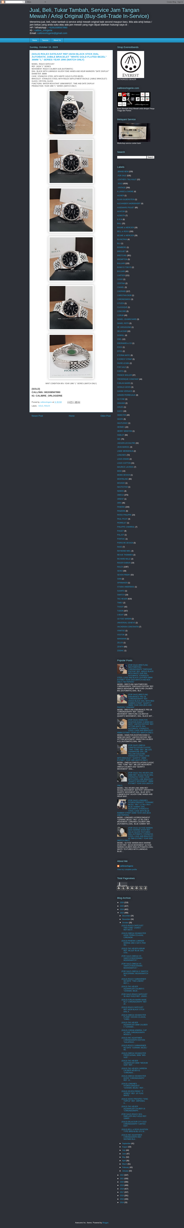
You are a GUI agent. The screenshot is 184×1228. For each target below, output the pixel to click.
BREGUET (121, 251)
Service (45, 40)
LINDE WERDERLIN (125, 451)
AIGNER (120, 196)
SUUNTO (120, 591)
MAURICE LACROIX (125, 467)
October (125, 923)
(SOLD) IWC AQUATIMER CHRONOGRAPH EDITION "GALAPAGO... (133, 1040)
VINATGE (121, 631)
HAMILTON (121, 415)
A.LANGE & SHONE (125, 192)
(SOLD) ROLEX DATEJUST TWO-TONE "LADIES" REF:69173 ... (132, 928)
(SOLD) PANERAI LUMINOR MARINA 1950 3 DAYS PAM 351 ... (133, 943)
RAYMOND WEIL (124, 551)
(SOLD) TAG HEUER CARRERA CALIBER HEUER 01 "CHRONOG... (134, 1070)
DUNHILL (120, 335)
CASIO (120, 279)
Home (34, 40)
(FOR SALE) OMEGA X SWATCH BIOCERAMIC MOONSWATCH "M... (134, 973)
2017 (122, 1192)
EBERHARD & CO (124, 343)
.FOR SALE (121, 176)
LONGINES (121, 455)
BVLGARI (121, 271)
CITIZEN (120, 303)
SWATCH (121, 595)
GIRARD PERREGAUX (126, 395)
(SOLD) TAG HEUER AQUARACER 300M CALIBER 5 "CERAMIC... (134, 1025)
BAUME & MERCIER (125, 228)
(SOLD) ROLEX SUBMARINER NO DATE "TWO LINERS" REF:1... (133, 981)
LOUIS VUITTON (124, 463)
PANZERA (121, 511)
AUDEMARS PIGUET (125, 208)
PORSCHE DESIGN (125, 543)
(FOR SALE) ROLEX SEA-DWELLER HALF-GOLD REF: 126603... (134, 1116)
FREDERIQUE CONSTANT (128, 379)
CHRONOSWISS (124, 299)
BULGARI (121, 263)
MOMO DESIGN (123, 475)
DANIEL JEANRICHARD (126, 319)
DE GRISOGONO (124, 327)
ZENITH (120, 647)
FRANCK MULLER (124, 375)
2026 (122, 903)
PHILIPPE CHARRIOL (126, 527)
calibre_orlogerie (43, 30)
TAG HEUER (122, 599)
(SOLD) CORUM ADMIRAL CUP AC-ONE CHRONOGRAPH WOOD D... (134, 1032)
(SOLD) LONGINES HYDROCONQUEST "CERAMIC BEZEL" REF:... (133, 1086)
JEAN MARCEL (123, 447)
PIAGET (120, 531)
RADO (119, 547)
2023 (122, 913)
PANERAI (121, 507)
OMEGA (120, 495)
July (124, 1150)
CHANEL (120, 287)
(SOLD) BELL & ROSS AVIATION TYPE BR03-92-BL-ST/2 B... (134, 1130)
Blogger (105, 1223)
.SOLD (40, 406)
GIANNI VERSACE (124, 391)
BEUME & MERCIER (125, 235)
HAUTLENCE (122, 423)
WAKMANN (121, 639)
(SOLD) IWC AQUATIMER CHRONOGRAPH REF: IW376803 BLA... (131, 1137)
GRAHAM (121, 403)
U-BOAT (120, 615)
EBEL (119, 339)
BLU (119, 243)
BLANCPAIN (122, 239)
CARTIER (121, 275)
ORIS (119, 503)
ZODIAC (120, 651)
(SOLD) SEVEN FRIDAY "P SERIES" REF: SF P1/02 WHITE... (132, 1093)
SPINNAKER (122, 583)
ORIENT (120, 499)
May (124, 1157)
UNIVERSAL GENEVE (126, 623)
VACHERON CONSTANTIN (128, 627)
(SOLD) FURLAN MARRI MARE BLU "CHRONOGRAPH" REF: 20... (134, 1002)
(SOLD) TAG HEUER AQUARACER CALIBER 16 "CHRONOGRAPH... (133, 1108)
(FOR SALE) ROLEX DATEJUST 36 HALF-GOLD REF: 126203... (134, 995)
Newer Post (37, 416)
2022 (122, 1175)
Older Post (105, 416)
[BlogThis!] (71, 402)
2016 (122, 1196)
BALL (119, 223)
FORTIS (120, 371)
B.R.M (119, 219)
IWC (119, 439)
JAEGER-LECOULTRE (126, 443)
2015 (122, 1199)
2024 (122, 909)
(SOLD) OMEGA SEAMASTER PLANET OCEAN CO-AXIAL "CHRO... (133, 1017)
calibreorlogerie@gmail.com (52, 33)
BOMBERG (121, 247)
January (125, 1171)
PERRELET (121, 523)
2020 (122, 1182)
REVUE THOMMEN (125, 555)
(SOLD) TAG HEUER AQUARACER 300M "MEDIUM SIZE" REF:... (134, 1063)
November (126, 919)
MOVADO (121, 483)
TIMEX (120, 603)
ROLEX (47, 406)
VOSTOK (121, 635)
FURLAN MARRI (123, 383)
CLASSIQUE (122, 307)
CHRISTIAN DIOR (124, 295)
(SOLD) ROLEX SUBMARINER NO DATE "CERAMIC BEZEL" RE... (134, 1048)
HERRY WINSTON (124, 431)
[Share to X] (73, 402)
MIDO (119, 471)
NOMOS (120, 491)
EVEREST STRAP (124, 359)
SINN (119, 579)
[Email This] (68, 402)
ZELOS (120, 643)
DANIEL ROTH (123, 323)
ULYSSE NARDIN (124, 619)
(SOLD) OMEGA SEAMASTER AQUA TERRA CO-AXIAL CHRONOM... (133, 935)
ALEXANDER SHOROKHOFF (129, 204)
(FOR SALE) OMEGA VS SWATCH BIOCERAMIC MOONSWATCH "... (132, 958)
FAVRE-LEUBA (123, 363)
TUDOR (120, 611)
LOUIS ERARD (123, 459)
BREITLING (121, 255)
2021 (122, 1179)
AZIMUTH (121, 216)
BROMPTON (122, 259)
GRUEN (120, 407)
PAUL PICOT (122, 519)
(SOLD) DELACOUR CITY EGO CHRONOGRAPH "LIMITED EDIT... (133, 1124)
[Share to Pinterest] (79, 402)
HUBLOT (120, 435)
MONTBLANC (122, 479)
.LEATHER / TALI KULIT (126, 179)
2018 (122, 1189)
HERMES (121, 427)
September (126, 1143)
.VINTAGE (121, 188)
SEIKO (120, 571)
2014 (122, 1202)
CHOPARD (121, 291)
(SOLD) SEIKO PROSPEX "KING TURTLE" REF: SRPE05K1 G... (134, 1101)
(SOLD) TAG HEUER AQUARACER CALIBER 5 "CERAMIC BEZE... (132, 989)
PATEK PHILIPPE (124, 515)
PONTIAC (121, 539)
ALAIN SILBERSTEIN (125, 199)
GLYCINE (121, 399)
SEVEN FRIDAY (123, 575)
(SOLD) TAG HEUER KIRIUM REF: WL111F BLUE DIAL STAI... (133, 951)
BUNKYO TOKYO (124, 267)
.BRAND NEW (122, 172)
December (126, 916)
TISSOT (120, 607)
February (126, 1167)
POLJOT (120, 535)
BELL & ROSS (123, 231)
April (124, 1161)
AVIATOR (121, 211)
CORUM (120, 315)
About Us (57, 40)
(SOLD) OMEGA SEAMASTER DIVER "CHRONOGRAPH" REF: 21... (133, 1078)
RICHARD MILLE (124, 559)
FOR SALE (121, 367)
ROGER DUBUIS (124, 563)
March (125, 1164)
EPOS (119, 351)
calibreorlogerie (126, 866)
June (124, 1154)
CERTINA (121, 283)
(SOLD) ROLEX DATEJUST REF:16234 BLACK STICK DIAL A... (132, 1009)
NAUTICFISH (122, 487)
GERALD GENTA (124, 387)
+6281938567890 (57, 27)
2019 (122, 1185)
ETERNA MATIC (123, 355)
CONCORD (121, 311)
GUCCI (120, 411)
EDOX (119, 347)
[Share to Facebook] (76, 402)
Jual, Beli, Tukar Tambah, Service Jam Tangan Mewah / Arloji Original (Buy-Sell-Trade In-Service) (89, 13)
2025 (122, 906)
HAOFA (120, 419)
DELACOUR (122, 331)
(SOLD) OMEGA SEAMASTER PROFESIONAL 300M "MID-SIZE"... (133, 1055)
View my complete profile (127, 869)
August (125, 1147)
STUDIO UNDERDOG (125, 587)
